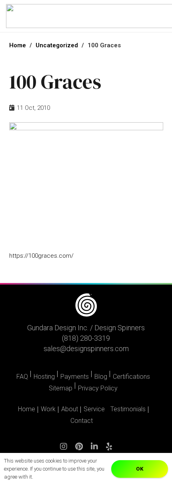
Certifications (131, 376)
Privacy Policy (98, 388)
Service (94, 409)
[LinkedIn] (94, 450)
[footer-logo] (86, 305)
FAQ (22, 376)
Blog (100, 376)
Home (26, 409)
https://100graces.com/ (41, 255)
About (69, 409)
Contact (81, 420)
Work (48, 409)
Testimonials (128, 409)
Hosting (44, 376)
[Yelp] (109, 450)
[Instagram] (63, 450)
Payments (74, 376)
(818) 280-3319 (86, 338)
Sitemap (60, 388)
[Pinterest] (79, 450)
